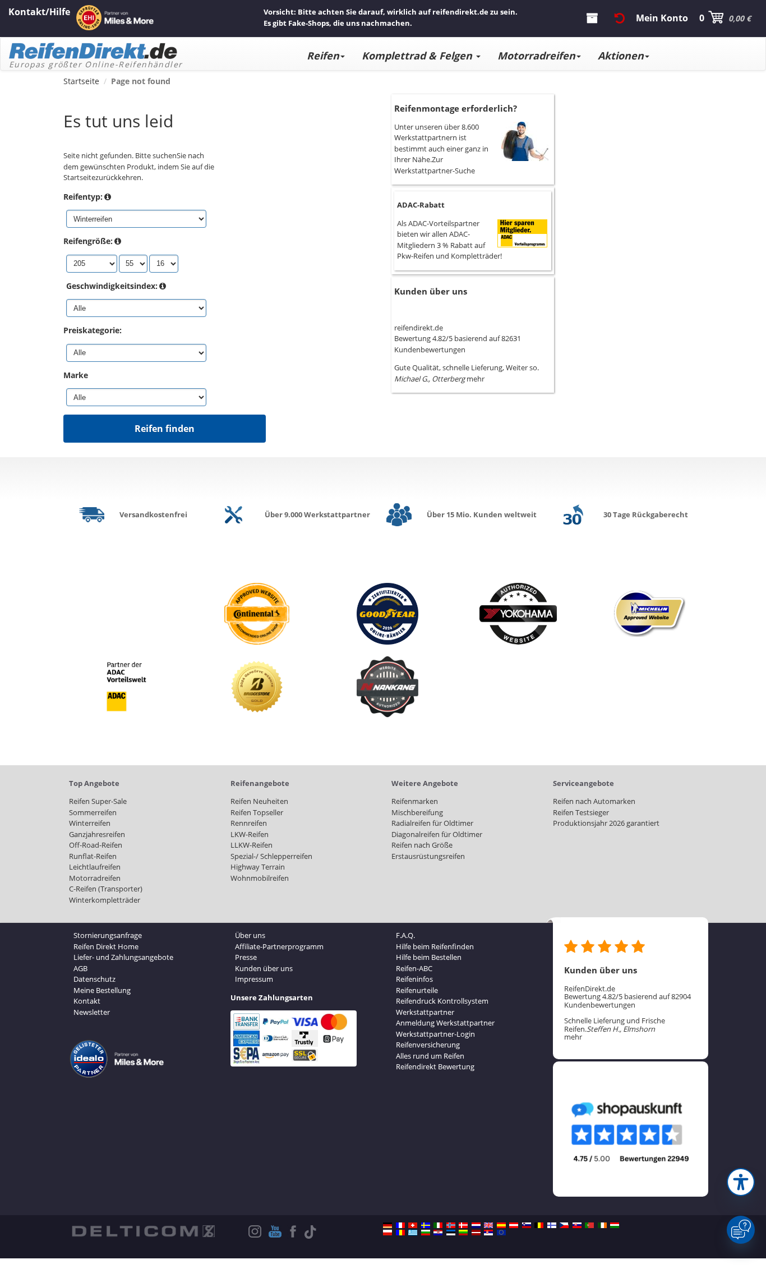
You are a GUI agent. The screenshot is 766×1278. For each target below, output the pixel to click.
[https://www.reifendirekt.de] (387, 1225)
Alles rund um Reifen (430, 1056)
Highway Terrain (257, 867)
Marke (75, 375)
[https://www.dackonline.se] (425, 1225)
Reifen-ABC (414, 968)
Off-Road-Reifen (95, 845)
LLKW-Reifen (251, 845)
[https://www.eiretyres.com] (602, 1225)
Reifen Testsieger (581, 812)
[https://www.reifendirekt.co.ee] (450, 1232)
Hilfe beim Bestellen (429, 957)
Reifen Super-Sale (98, 801)
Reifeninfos (414, 979)
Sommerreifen (93, 812)
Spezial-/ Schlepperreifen (271, 856)
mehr (475, 379)
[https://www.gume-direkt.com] (526, 1225)
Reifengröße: (88, 241)
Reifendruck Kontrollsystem (442, 1001)
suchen (165, 155)
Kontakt (86, 1001)
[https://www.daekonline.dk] (463, 1225)
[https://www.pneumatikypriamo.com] (577, 1225)
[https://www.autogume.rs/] (488, 1232)
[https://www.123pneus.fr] (400, 1225)
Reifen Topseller (256, 812)
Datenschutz (94, 979)
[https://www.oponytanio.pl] (387, 1232)
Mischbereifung (417, 812)
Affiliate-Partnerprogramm (279, 946)
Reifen (323, 55)
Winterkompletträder (104, 900)
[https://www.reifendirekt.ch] (412, 1225)
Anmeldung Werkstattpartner (445, 1023)
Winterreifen (89, 823)
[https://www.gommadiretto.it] (437, 1225)
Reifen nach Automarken (594, 801)
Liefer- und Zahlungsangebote (123, 957)
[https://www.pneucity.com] (589, 1225)
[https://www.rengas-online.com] (551, 1225)
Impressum (254, 979)
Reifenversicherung (428, 1045)
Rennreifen (248, 823)
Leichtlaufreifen (95, 867)
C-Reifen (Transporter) (105, 889)
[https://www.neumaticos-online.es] (501, 1225)
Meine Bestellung (102, 990)
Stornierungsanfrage (107, 935)
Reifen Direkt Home (106, 946)
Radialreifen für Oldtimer (432, 823)
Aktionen (621, 55)
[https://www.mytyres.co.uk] (488, 1225)
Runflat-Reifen (93, 856)
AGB (80, 968)
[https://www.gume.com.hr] (437, 1232)
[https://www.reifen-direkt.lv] (476, 1232)
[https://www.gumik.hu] (614, 1225)
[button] (741, 1182)
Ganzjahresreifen (97, 834)
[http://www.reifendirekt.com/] (501, 1232)
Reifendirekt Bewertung (435, 1066)
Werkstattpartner (425, 1012)
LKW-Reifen (249, 834)
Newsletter (91, 1012)
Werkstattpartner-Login (435, 1034)
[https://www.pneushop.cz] (564, 1225)
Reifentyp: (83, 196)
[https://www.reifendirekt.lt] (463, 1232)
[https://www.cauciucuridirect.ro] (400, 1232)
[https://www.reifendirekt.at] (513, 1225)
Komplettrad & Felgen (418, 55)
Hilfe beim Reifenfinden (435, 946)
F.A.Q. (405, 935)
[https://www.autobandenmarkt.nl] (476, 1225)
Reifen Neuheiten (259, 801)
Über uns (250, 935)
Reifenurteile (417, 990)
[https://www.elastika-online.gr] (412, 1232)
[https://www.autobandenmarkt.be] (538, 1225)
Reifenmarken (414, 801)
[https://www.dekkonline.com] (450, 1225)
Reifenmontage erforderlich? (455, 108)
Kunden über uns (430, 291)
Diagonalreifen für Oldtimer (436, 834)
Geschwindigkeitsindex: (112, 286)
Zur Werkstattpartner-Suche (434, 165)
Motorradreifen (536, 55)
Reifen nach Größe (422, 845)
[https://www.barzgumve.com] (425, 1232)
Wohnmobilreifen (259, 878)
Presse (246, 957)
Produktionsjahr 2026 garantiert (606, 823)
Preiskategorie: (92, 330)
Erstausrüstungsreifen (428, 856)
